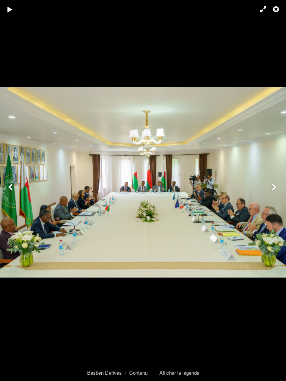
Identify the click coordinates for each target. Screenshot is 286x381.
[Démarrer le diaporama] (10, 9)
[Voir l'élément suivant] (275, 190)
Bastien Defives (104, 372)
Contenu (138, 372)
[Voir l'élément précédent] (11, 190)
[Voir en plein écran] (259, 9)
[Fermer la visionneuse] (276, 9)
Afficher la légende (179, 372)
